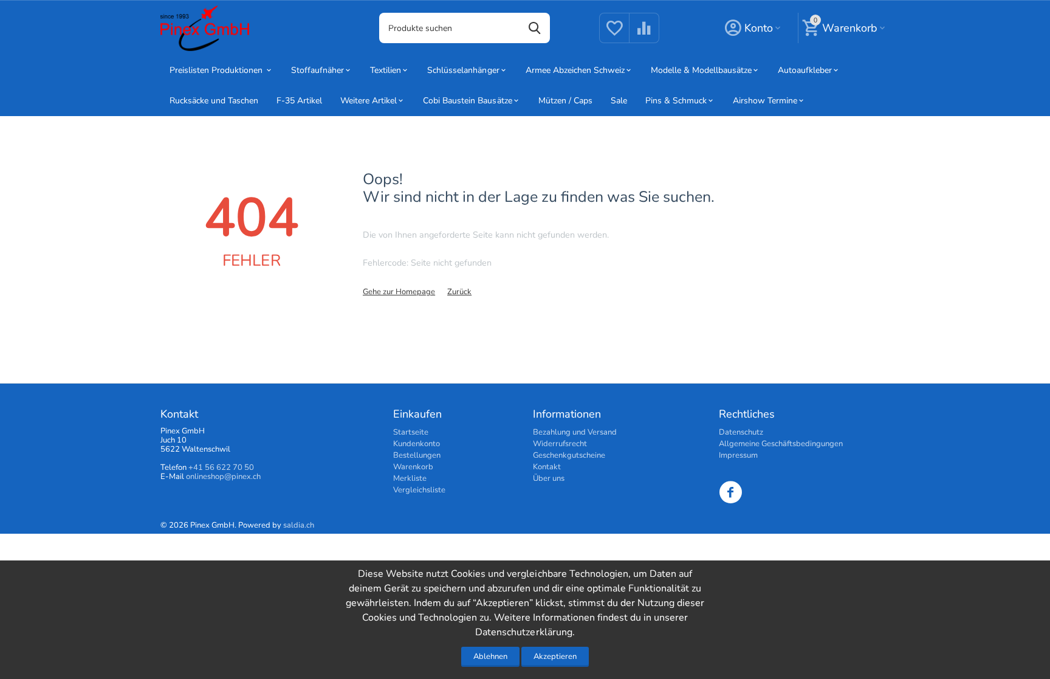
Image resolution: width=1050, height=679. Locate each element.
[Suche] (535, 28)
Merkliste (410, 478)
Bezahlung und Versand (575, 432)
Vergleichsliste (419, 489)
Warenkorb (413, 466)
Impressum (738, 455)
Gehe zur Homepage (399, 291)
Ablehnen (490, 656)
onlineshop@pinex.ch (223, 476)
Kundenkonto (416, 443)
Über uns (548, 478)
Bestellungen (417, 455)
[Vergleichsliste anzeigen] (644, 35)
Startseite (410, 432)
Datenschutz (741, 432)
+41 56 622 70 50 (221, 467)
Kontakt (547, 466)
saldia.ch (298, 525)
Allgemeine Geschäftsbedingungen (781, 443)
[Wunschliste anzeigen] (614, 35)
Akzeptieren (555, 656)
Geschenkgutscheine (569, 455)
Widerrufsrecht (560, 443)
